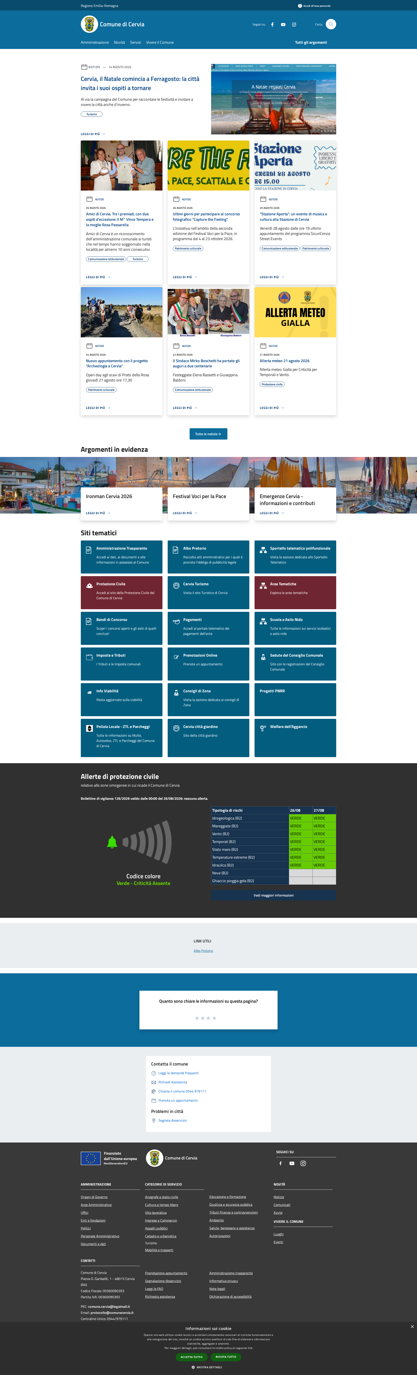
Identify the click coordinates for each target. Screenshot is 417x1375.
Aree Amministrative (96, 1204)
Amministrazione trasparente (231, 1273)
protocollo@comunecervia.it (112, 1312)
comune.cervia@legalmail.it (109, 1306)
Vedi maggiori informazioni (274, 895)
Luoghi (279, 1234)
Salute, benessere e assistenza (232, 1228)
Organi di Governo (94, 1196)
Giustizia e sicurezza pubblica (230, 1204)
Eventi (278, 1242)
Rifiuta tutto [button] (226, 1357)
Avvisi (278, 1212)
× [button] (412, 1326)
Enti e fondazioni (93, 1220)
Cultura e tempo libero (161, 1204)
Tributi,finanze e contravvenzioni (233, 1212)
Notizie (94, 67)
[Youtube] (281, 24)
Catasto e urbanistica (160, 1236)
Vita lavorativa (156, 1212)
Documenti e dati (93, 1243)
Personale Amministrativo (100, 1236)
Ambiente (216, 1220)
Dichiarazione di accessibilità (230, 1296)
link (250, 1348)
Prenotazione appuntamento (166, 1273)
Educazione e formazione (227, 1196)
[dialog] (208, 1348)
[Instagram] (292, 24)
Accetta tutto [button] (192, 1357)
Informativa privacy (223, 1280)
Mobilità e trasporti (159, 1250)
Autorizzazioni (219, 1235)
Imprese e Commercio (161, 1220)
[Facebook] (270, 24)
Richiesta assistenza (160, 1296)
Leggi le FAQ (154, 1288)
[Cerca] (331, 24)
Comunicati (282, 1204)
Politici (86, 1228)
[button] (208, 1367)
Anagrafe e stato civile (161, 1196)
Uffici (84, 1212)
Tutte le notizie (206, 434)
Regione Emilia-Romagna (99, 5)
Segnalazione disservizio (163, 1280)
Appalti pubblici (156, 1228)
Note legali (217, 1288)
